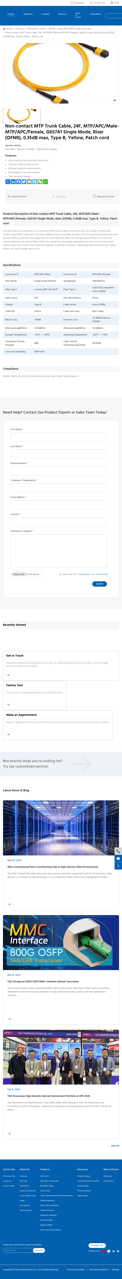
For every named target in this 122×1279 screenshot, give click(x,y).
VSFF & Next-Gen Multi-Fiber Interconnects (56, 1195)
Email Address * (18, 497)
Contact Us (7, 1181)
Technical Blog (83, 1186)
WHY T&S (23, 1181)
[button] (114, 100)
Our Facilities (25, 1205)
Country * (16, 514)
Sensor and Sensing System (50, 1229)
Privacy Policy (84, 574)
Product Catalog (83, 1176)
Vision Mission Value (28, 1195)
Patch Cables (45, 1190)
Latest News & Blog (16, 790)
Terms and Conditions (98, 1269)
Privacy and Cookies (76, 1269)
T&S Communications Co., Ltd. (27, 1269)
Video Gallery (82, 1195)
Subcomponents (46, 1220)
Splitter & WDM (46, 1225)
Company (45, 14)
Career (22, 1200)
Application (28, 14)
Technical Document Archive (88, 1181)
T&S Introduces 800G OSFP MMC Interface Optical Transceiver (43, 982)
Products (11, 14)
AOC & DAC (44, 1176)
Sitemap (115, 1269)
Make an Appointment (21, 715)
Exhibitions (108, 1176)
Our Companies (25, 1210)
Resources (62, 14)
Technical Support (84, 1190)
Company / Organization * (24, 480)
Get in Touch (15, 655)
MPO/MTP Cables (37, 29)
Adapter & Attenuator (48, 1215)
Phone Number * (19, 463)
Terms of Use (102, 574)
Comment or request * (22, 531)
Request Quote (103, 196)
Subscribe (39, 1250)
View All (115, 1146)
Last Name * (17, 446)
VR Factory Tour (9, 1176)
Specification (16, 196)
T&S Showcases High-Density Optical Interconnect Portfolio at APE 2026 (48, 1096)
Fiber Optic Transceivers (49, 1181)
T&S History (24, 1186)
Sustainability (95, 14)
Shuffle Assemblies (47, 1200)
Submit (99, 584)
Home (9, 29)
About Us (24, 1169)
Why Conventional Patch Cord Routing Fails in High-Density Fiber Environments (52, 867)
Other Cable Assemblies (49, 1205)
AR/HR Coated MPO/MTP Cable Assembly (70, 29)
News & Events (78, 15)
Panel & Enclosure (47, 1210)
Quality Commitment (28, 1190)
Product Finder (8, 1186)
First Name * (17, 429)
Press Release (109, 1181)
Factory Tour (14, 685)
